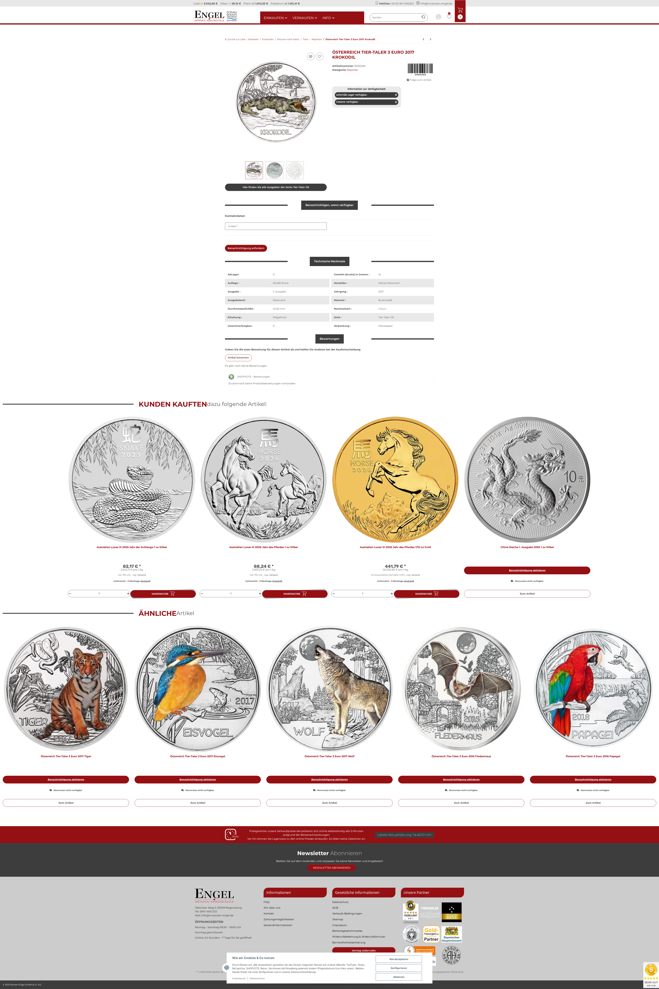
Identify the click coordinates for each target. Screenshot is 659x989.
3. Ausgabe (279, 291)
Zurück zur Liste (236, 39)
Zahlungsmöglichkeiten (279, 919)
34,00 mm (279, 308)
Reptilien (352, 69)
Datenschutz (257, 978)
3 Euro (382, 308)
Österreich (279, 300)
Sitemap (337, 919)
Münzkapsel (385, 325)
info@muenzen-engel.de (436, 3)
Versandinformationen (278, 925)
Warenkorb (160, 593)
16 (379, 274)
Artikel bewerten (238, 357)
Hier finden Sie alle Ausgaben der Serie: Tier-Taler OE (276, 187)
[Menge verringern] (69, 593)
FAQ (266, 902)
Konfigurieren (399, 968)
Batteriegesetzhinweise (347, 930)
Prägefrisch (280, 317)
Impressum (239, 978)
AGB (335, 907)
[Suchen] (423, 17)
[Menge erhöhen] (128, 593)
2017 (381, 291)
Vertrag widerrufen (364, 950)
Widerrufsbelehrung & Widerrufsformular (358, 936)
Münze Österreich (389, 283)
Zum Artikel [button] (527, 593)
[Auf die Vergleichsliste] (310, 56)
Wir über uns (272, 907)
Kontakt (269, 913)
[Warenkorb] (227, 48)
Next (651, 718)
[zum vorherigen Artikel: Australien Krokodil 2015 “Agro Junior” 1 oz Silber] (423, 39)
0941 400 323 (208, 911)
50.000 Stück (280, 283)
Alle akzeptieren (398, 959)
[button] (438, 17)
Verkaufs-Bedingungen (347, 913)
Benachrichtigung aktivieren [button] (527, 570)
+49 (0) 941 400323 (402, 3)
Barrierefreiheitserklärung (348, 942)
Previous (8, 718)
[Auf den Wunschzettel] (319, 56)
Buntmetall (385, 300)
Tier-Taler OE (386, 317)
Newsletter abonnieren (331, 867)
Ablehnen (398, 976)
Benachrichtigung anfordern (246, 248)
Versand (141, 575)
